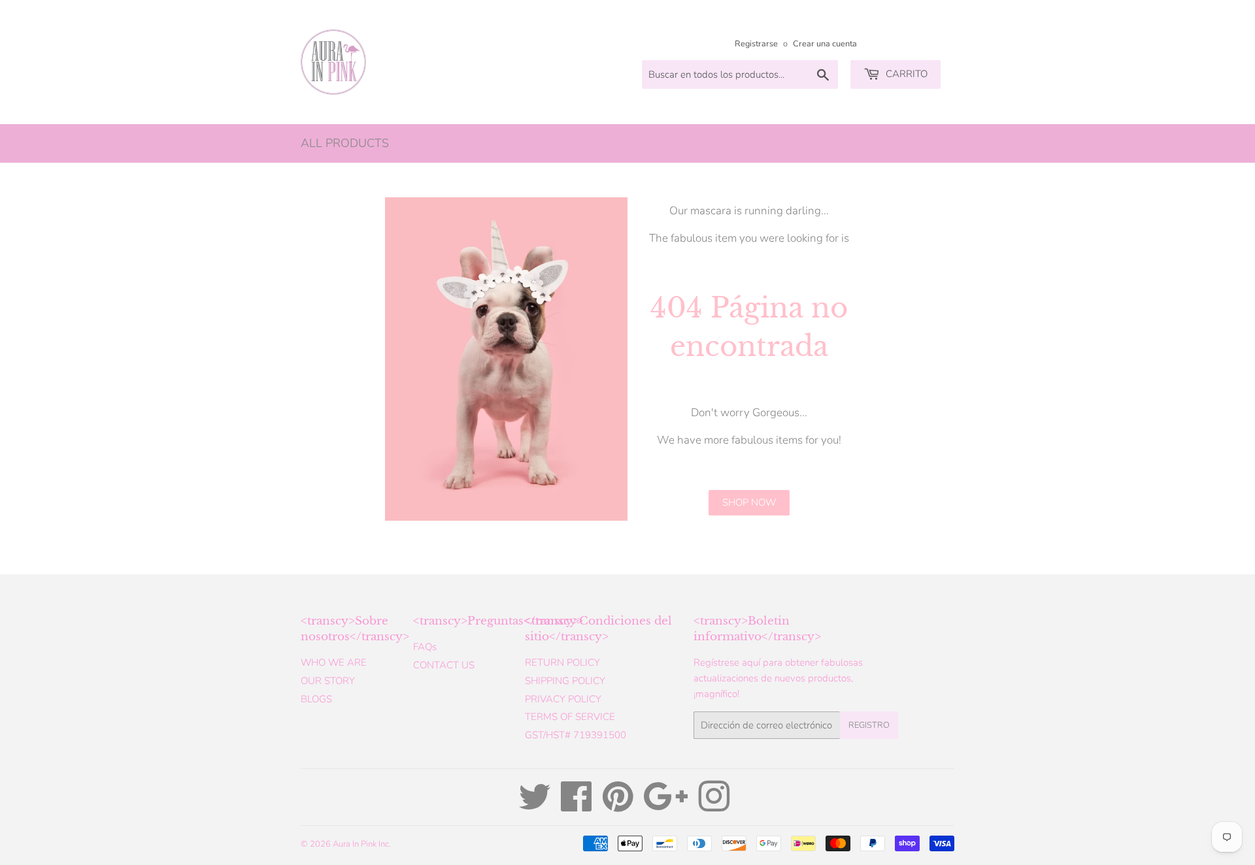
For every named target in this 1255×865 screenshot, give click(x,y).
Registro (869, 725)
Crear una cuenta (825, 44)
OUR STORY (328, 680)
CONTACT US (444, 665)
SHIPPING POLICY (565, 680)
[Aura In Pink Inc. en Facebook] (576, 806)
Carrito (905, 73)
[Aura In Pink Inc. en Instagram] (713, 806)
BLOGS (316, 699)
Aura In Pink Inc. (362, 844)
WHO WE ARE (334, 662)
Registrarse (756, 44)
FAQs (425, 646)
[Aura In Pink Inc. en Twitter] (534, 806)
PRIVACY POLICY (563, 699)
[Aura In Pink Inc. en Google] (665, 806)
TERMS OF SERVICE (570, 716)
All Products (345, 143)
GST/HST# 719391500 (575, 735)
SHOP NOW (749, 502)
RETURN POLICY (562, 662)
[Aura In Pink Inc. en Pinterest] (618, 806)
